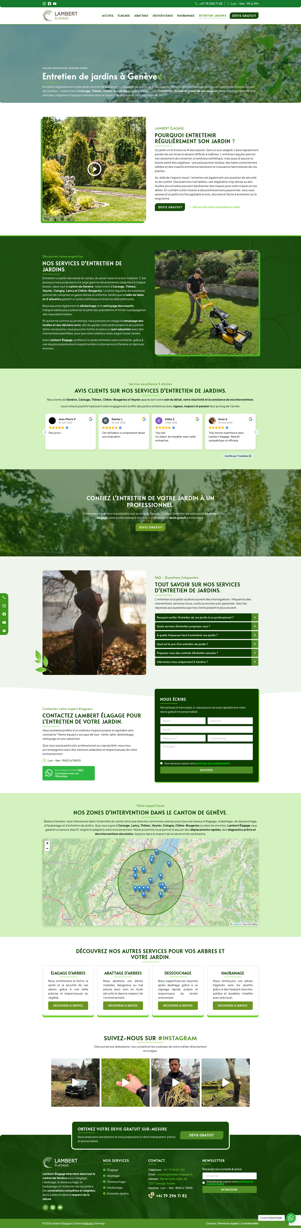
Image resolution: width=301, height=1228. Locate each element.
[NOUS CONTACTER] (4, 631)
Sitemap (100, 1223)
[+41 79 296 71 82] (4, 597)
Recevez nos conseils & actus (222, 1169)
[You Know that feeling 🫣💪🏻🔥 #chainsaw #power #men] (125, 1082)
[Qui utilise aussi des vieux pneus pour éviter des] (226, 1082)
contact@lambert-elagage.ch (174, 1174)
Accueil (108, 15)
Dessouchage (163, 15)
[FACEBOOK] (4, 614)
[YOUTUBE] (4, 622)
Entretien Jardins (212, 15)
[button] (255, 432)
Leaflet (235, 924)
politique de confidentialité (213, 763)
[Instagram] (44, 3)
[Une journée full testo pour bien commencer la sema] (75, 1082)
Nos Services (60, 67)
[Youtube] (54, 3)
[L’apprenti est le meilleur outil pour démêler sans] (175, 1082)
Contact (211, 1223)
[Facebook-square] (49, 3)
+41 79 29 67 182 (174, 1170)
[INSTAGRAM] (4, 606)
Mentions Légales (228, 1223)
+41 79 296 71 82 (171, 1195)
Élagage (124, 15)
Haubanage (186, 15)
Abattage (141, 15)
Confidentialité (249, 1223)
